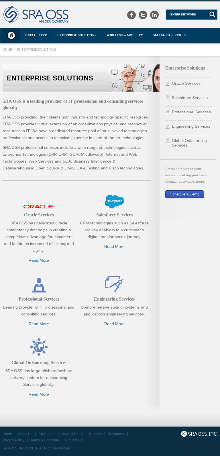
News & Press (72, 434)
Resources (116, 434)
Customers (46, 434)
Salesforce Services (190, 97)
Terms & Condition (44, 440)
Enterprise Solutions (76, 35)
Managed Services (169, 35)
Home (11, 35)
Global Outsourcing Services (189, 142)
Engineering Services (191, 126)
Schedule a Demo (184, 194)
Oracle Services (186, 83)
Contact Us (73, 440)
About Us (25, 434)
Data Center (36, 35)
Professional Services (191, 112)
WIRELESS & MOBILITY (125, 35)
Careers (95, 434)
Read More (39, 260)
